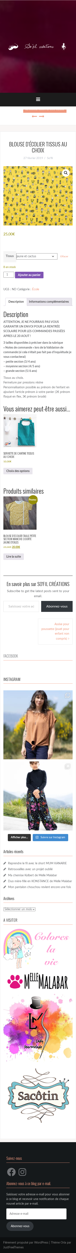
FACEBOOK (10, 656)
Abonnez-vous (57, 606)
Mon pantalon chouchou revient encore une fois (39, 887)
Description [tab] (16, 301)
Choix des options (18, 471)
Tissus (10, 256)
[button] (66, 173)
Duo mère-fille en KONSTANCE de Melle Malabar (40, 881)
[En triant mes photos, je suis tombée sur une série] (38, 795)
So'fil (50, 158)
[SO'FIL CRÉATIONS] (38, 46)
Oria (63, 1242)
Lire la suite (13, 556)
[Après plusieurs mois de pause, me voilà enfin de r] (38, 724)
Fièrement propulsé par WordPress (25, 1242)
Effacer (64, 256)
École (35, 289)
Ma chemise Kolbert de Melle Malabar (32, 875)
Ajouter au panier (29, 275)
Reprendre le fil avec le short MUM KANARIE (37, 863)
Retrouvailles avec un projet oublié (30, 869)
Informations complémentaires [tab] (49, 301)
